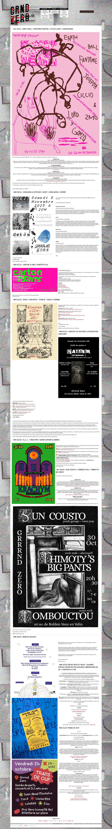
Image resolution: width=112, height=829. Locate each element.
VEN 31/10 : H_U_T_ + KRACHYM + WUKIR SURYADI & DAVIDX (36, 440)
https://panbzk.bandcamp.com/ (19, 407)
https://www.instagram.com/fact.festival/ (79, 799)
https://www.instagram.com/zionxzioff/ (78, 756)
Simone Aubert (62, 285)
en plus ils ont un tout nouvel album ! (56, 176)
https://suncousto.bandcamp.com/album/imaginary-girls (77, 486)
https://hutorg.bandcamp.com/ (67, 449)
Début (40, 821)
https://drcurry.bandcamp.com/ (19, 413)
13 (66, 821)
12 (63, 821)
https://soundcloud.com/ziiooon (79, 757)
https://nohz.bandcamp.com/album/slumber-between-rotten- (71, 315)
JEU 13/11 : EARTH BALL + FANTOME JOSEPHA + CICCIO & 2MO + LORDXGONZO (43, 29)
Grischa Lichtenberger (64, 287)
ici (71, 162)
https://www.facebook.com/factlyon (79, 798)
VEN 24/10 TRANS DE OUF (69, 728)
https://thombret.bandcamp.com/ (65, 312)
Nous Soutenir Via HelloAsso (87, 11)
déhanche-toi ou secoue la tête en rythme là (56, 181)
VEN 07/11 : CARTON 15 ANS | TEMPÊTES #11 (30, 265)
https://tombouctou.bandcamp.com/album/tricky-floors (78, 494)
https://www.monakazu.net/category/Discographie (24, 404)
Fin (73, 821)
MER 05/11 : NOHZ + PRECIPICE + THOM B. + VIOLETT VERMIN (36, 300)
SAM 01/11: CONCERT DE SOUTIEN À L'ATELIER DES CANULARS (78, 332)
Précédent (45, 821)
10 (59, 821)
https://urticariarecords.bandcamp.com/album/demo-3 (70, 309)
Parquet (61, 284)
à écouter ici (56, 169)
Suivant (69, 821)
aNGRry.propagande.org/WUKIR (62, 459)
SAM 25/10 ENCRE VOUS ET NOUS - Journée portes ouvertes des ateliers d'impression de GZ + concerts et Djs (78, 667)
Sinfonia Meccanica (78, 711)
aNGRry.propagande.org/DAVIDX (63, 461)
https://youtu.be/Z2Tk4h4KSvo (62, 452)
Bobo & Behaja (62, 286)
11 (61, 821)
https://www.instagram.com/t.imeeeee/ (80, 786)
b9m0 (79, 715)
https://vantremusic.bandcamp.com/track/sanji (23, 410)
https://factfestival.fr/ (78, 796)
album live (52, 163)
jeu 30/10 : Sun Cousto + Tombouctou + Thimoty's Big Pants (77, 471)
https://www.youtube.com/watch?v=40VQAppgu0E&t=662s (71, 319)
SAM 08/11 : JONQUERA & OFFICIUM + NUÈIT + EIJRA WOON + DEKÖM (39, 192)
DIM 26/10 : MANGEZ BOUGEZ (24, 637)
